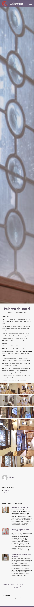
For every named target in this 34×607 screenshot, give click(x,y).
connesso (12, 598)
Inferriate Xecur (6, 491)
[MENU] (30, 3)
